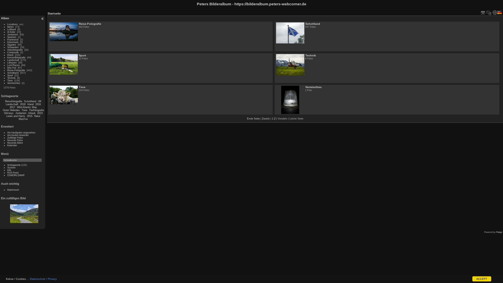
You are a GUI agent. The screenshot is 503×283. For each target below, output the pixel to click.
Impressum (13, 189)
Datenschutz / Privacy (43, 278)
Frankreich (13, 39)
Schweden (13, 47)
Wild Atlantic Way (27, 107)
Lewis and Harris (15, 116)
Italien (10, 27)
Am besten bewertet (17, 135)
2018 (23, 104)
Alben (5, 18)
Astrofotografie (15, 50)
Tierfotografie (36, 110)
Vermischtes (13, 83)
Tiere (10, 80)
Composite (13, 52)
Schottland (13, 73)
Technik (11, 78)
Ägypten (11, 44)
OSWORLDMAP (16, 175)
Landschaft (13, 60)
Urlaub (31, 113)
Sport (10, 75)
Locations (12, 24)
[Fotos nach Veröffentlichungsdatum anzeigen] (483, 12)
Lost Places (13, 65)
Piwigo (499, 232)
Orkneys (9, 113)
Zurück (266, 118)
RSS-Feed (12, 172)
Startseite (54, 13)
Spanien (11, 37)
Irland (10, 55)
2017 (12, 107)
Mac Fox (11, 67)
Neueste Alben (15, 143)
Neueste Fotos (15, 140)
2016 (38, 104)
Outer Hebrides (11, 110)
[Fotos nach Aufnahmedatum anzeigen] (488, 12)
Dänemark (12, 42)
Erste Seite (253, 118)
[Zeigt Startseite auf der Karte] (494, 12)
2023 (40, 113)
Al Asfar (11, 32)
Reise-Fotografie (16, 70)
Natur (37, 116)
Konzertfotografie (16, 57)
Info (9, 170)
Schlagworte (14, 165)
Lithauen (12, 62)
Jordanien (12, 34)
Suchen (11, 167)
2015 (29, 116)
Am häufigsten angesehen (21, 132)
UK (39, 101)
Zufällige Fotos (15, 137)
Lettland (11, 29)
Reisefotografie (13, 101)
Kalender (12, 145)
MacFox (23, 119)
